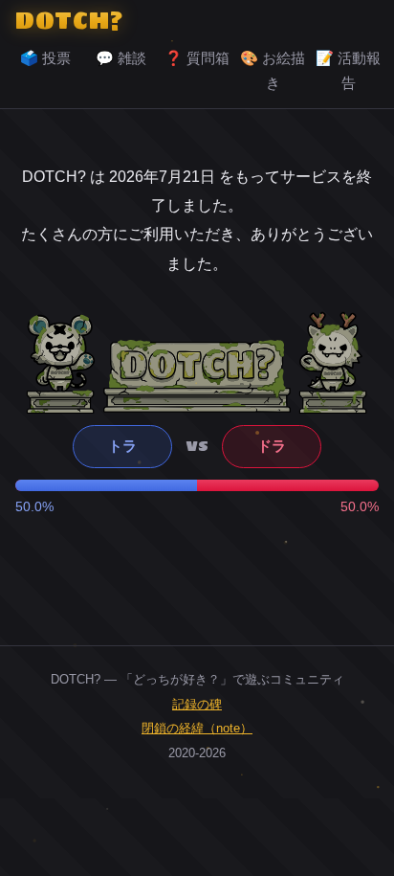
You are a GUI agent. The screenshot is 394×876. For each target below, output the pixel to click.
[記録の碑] (197, 376)
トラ (122, 446)
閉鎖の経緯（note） (197, 728)
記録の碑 (197, 704)
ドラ (271, 446)
